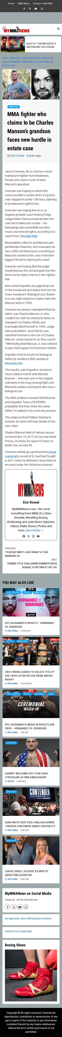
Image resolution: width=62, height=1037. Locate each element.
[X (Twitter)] (29, 536)
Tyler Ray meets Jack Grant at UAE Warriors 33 (26, 552)
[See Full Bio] (42, 530)
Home (11, 3)
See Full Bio (33, 530)
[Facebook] (24, 536)
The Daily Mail (28, 236)
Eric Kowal (18, 155)
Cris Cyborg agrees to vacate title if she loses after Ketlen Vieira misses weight (30, 675)
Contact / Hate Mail (42, 3)
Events (27, 592)
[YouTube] (38, 536)
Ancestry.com (14, 363)
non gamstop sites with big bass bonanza (28, 918)
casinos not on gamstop (18, 931)
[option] (31, 44)
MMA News (23, 3)
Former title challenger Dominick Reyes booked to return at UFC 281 (32, 563)
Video (50, 694)
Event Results (13, 592)
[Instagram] (33, 536)
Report (11, 781)
